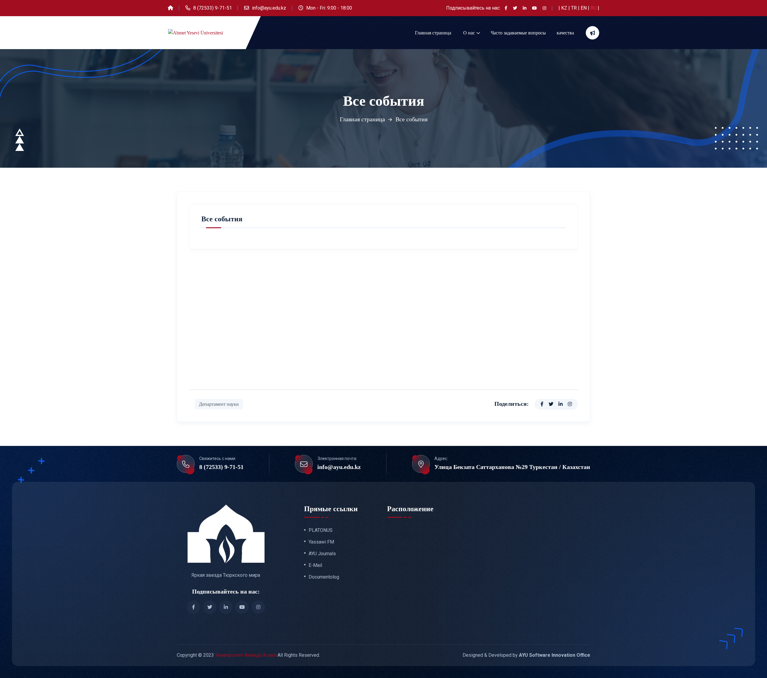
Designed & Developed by (526, 655)
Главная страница (433, 32)
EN (584, 8)
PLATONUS (321, 530)
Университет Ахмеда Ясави (245, 655)
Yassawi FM (321, 542)
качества (565, 32)
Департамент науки (219, 404)
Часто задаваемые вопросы (518, 32)
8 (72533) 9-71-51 (212, 8)
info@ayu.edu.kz (269, 8)
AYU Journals (322, 553)
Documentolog (324, 577)
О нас (469, 32)
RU (594, 8)
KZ (564, 8)
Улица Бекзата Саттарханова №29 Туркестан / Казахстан (512, 467)
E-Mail (315, 565)
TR (574, 8)
